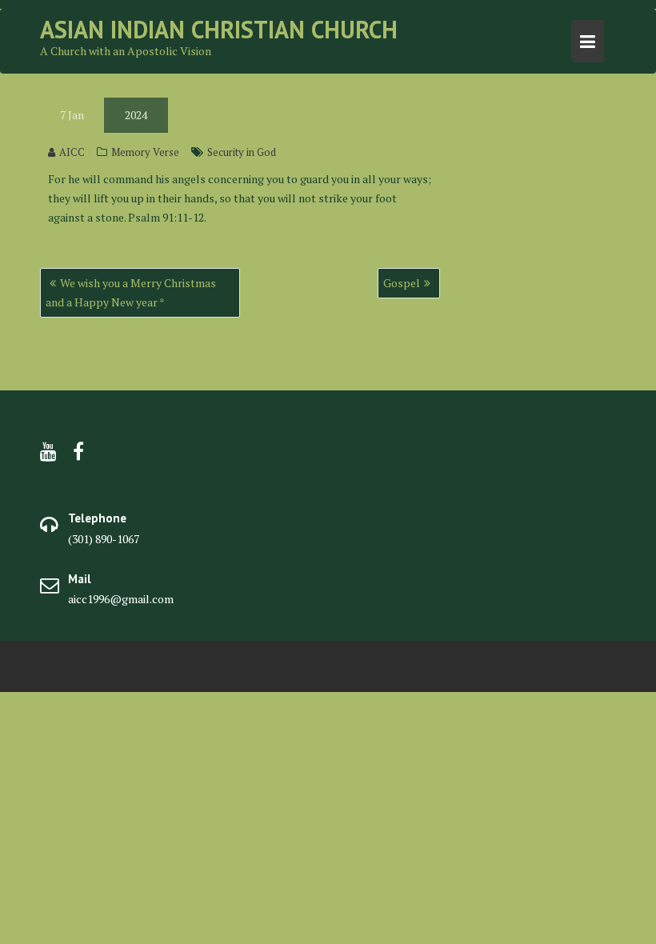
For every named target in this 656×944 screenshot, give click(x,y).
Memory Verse (145, 152)
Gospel (401, 282)
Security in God (241, 152)
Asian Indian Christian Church (219, 29)
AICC (72, 152)
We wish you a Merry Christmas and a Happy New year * (131, 292)
